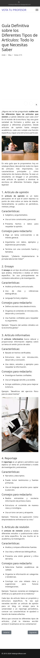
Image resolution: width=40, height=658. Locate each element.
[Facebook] (26, 103)
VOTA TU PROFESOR (14, 10)
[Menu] (37, 10)
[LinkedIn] (31, 103)
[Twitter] (19, 2)
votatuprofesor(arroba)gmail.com (19, 4)
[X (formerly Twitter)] (36, 104)
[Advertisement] (20, 78)
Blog (9, 55)
